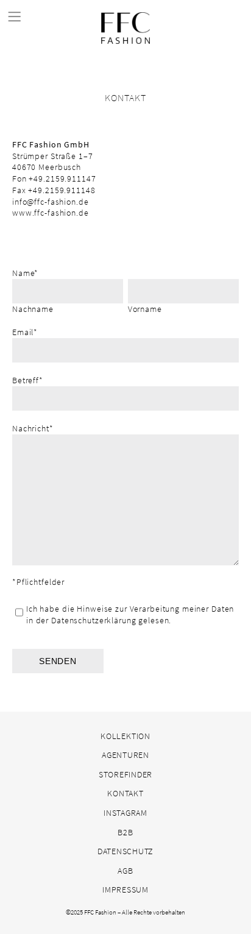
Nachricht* (33, 428)
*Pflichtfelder (38, 581)
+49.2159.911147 (62, 178)
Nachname (33, 308)
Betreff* (27, 380)
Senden (58, 661)
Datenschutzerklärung (93, 620)
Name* (25, 272)
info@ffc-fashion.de (50, 201)
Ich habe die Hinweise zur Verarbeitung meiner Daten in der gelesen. (130, 614)
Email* (25, 332)
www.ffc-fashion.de (50, 212)
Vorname (145, 308)
